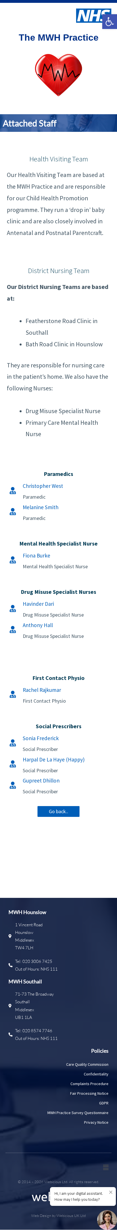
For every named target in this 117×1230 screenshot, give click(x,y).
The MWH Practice (59, 37)
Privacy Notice (96, 1122)
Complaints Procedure (89, 1083)
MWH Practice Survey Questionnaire (77, 1112)
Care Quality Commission (87, 1064)
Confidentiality (96, 1074)
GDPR (103, 1103)
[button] (109, 21)
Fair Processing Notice (89, 1093)
